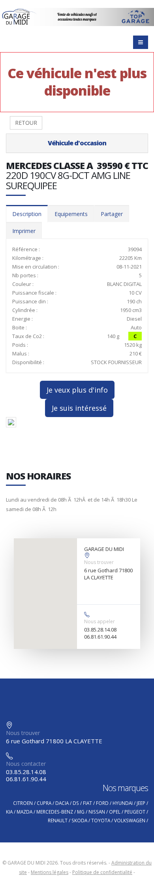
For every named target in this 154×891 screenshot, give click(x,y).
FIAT (87, 803)
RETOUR (26, 122)
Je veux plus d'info (77, 390)
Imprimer (24, 231)
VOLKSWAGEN (129, 820)
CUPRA (44, 803)
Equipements (71, 214)
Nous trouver (99, 562)
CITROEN (23, 803)
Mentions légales (49, 872)
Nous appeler (99, 621)
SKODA (79, 820)
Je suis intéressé (79, 408)
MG (81, 811)
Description (26, 214)
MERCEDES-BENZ (54, 811)
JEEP (141, 803)
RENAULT (58, 820)
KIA (9, 811)
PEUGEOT (134, 811)
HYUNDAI (123, 803)
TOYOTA (100, 820)
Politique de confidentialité (102, 872)
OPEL (114, 811)
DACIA (62, 803)
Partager (112, 214)
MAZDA (24, 811)
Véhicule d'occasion (77, 143)
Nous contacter (26, 763)
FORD (102, 803)
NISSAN (96, 811)
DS (76, 803)
